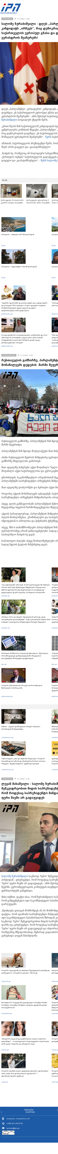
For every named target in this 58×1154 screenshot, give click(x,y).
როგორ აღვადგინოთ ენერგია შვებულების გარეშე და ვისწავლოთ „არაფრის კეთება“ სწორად (25, 971)
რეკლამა (30, 1112)
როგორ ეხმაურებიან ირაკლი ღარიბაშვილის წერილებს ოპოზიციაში (21, 686)
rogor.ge (4, 1082)
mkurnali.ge (6, 981)
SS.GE (4, 180)
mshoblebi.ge (6, 1013)
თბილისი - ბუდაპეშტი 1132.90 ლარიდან (19, 267)
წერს (48, 136)
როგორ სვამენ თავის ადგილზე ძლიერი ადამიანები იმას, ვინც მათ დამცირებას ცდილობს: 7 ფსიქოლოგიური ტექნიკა (24, 1073)
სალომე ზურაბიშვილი (14, 876)
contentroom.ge (7, 737)
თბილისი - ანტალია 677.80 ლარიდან (17, 234)
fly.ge (3, 245)
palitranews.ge (7, 696)
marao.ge (5, 1050)
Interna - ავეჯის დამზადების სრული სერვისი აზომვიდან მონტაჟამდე (20, 728)
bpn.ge (4, 664)
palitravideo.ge (7, 314)
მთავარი (28, 1110)
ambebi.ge (5, 596)
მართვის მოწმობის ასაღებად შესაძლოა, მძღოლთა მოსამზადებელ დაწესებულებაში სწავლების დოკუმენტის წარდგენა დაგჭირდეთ (24, 655)
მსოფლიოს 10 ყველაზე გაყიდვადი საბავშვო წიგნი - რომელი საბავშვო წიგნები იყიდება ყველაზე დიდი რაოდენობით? (24, 1005)
